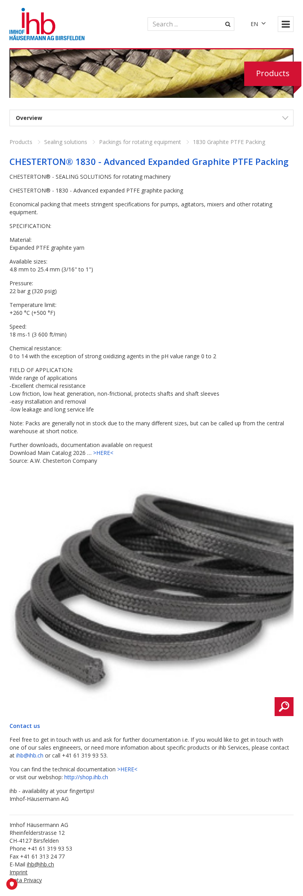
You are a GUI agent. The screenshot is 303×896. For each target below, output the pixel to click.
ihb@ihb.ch (29, 755)
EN (254, 24)
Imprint (18, 872)
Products (20, 142)
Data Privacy (25, 880)
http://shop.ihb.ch (86, 777)
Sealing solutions (65, 142)
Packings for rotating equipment (140, 142)
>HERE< (103, 452)
